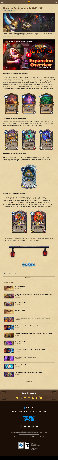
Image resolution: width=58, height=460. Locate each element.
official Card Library (31, 239)
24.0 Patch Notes (16, 239)
